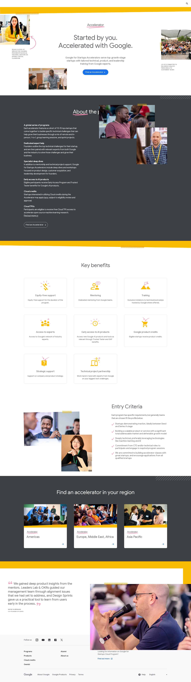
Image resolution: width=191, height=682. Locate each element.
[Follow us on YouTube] (43, 640)
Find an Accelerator (35, 225)
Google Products (59, 675)
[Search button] (187, 3)
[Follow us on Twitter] (61, 640)
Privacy (72, 675)
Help (144, 675)
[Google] (28, 674)
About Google (43, 675)
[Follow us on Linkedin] (49, 640)
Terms (80, 675)
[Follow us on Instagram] (37, 640)
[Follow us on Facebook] (55, 640)
